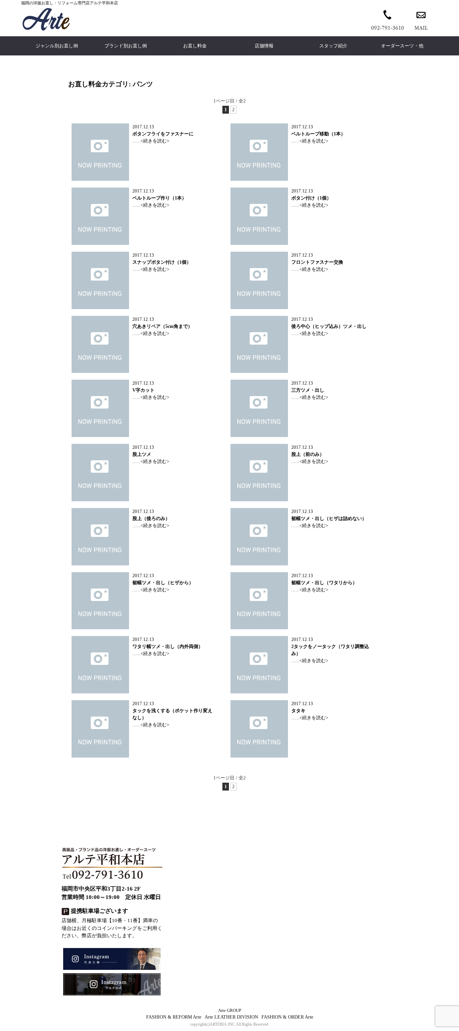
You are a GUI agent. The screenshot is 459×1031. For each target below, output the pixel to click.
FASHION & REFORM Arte (173, 1017)
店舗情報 (264, 45)
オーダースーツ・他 (402, 45)
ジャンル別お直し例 (57, 45)
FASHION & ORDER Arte (287, 1017)
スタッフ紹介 (333, 45)
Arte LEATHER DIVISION (231, 1017)
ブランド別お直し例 (126, 45)
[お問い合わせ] (421, 19)
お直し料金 (195, 45)
